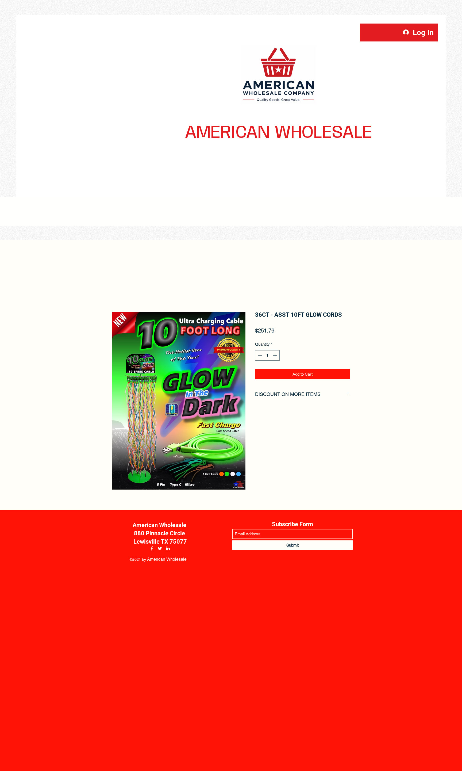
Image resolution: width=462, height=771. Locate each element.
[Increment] (275, 355)
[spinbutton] (267, 355)
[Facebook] (152, 548)
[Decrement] (259, 355)
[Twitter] (160, 548)
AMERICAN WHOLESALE (278, 133)
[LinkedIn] (168, 548)
